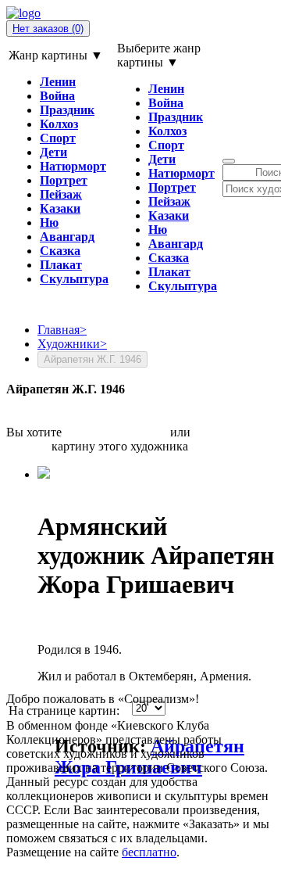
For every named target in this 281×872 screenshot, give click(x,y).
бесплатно (149, 852)
